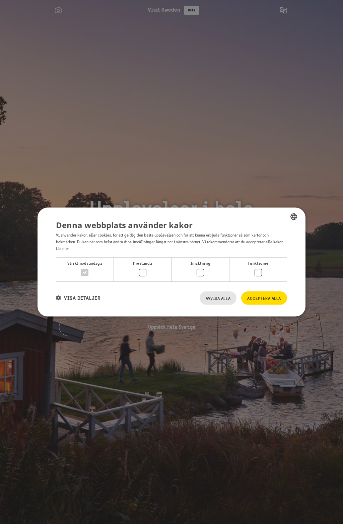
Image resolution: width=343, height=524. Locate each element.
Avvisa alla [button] (218, 298)
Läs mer (62, 248)
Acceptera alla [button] (264, 298)
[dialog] (171, 262)
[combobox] (293, 216)
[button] (78, 298)
